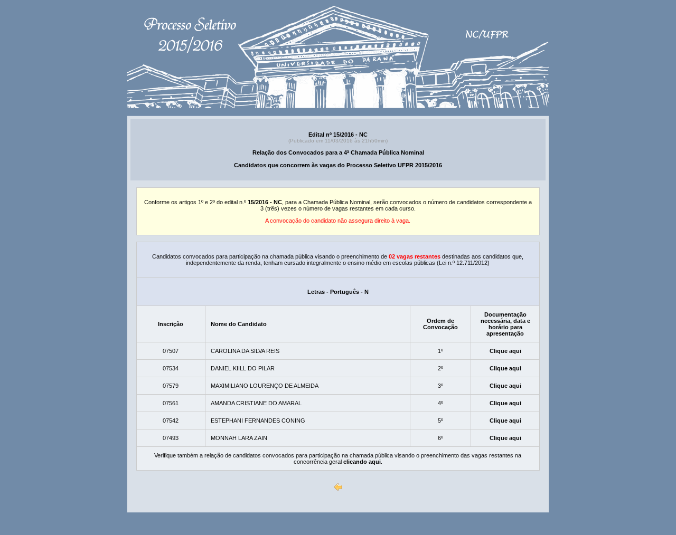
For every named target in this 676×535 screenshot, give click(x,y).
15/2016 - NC (265, 202)
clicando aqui (362, 461)
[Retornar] (338, 487)
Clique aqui (505, 351)
